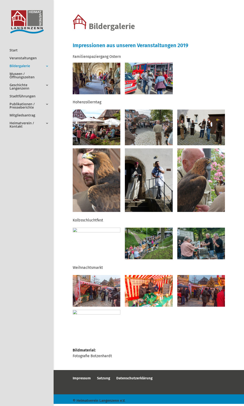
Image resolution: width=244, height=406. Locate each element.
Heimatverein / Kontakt (22, 125)
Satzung (103, 378)
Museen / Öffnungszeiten (22, 75)
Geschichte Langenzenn (19, 86)
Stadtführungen (23, 96)
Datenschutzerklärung (134, 378)
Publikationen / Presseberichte (22, 106)
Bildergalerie (20, 66)
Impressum (82, 378)
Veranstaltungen (23, 58)
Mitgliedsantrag (22, 115)
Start (14, 50)
